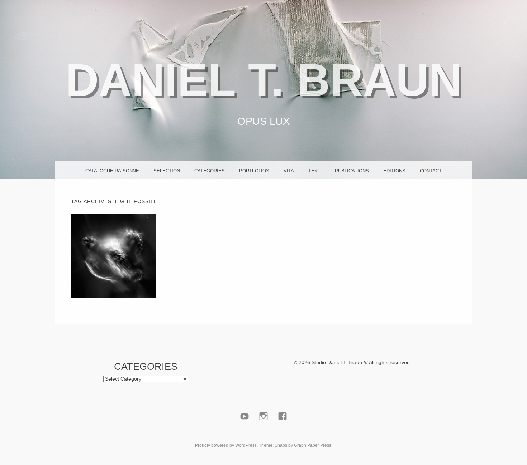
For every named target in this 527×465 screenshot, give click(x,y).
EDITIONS (394, 170)
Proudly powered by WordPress (226, 445)
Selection (166, 170)
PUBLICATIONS (352, 170)
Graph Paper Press (312, 445)
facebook (282, 433)
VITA (289, 170)
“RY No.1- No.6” (113, 255)
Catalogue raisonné (112, 170)
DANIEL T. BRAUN (264, 80)
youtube (244, 433)
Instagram (263, 433)
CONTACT (431, 170)
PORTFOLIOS (254, 170)
